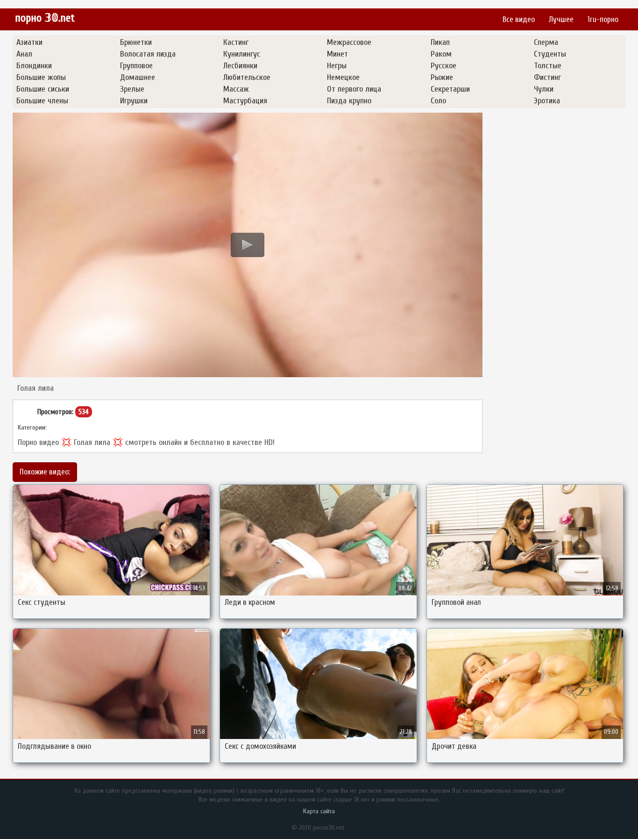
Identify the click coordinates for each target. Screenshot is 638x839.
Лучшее (561, 19)
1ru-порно (603, 19)
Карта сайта (319, 811)
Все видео (519, 19)
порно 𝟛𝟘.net (45, 18)
